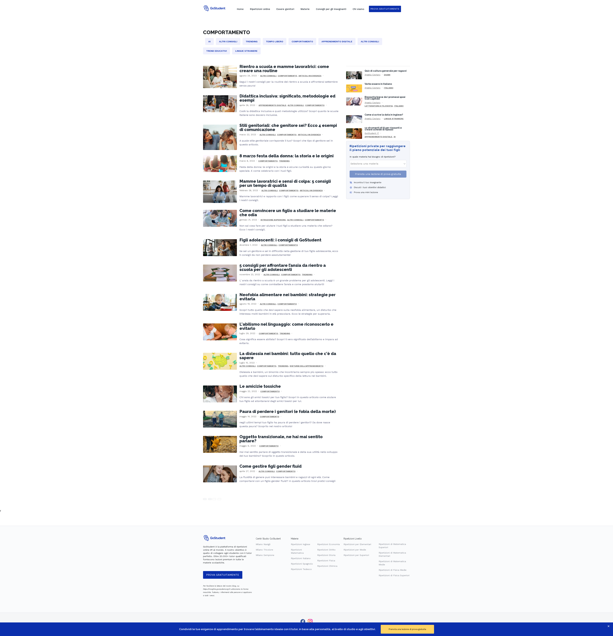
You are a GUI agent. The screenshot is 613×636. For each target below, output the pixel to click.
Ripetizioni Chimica (327, 566)
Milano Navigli (263, 544)
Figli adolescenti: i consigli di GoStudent (280, 240)
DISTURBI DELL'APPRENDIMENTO (306, 366)
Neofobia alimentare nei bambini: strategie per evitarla (287, 296)
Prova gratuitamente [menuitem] (385, 9)
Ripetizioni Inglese (300, 544)
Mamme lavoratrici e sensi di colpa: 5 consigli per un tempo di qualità (285, 183)
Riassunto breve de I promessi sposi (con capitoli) (385, 98)
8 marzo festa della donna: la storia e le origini (286, 155)
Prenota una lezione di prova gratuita (378, 174)
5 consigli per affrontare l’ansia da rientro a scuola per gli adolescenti (282, 267)
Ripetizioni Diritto (326, 549)
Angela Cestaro (372, 74)
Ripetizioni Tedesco (301, 569)
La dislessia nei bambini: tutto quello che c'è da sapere (287, 355)
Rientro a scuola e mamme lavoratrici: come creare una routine (284, 68)
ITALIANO (388, 88)
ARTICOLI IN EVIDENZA (310, 76)
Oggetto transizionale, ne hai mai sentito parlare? (281, 438)
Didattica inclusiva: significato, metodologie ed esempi (287, 98)
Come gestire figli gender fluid (270, 466)
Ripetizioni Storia (326, 555)
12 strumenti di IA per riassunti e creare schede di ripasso (383, 128)
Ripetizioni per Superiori (356, 555)
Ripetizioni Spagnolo (302, 563)
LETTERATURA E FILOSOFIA (379, 106)
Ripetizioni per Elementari (357, 544)
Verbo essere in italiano (378, 83)
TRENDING (284, 161)
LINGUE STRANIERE (394, 119)
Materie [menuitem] (305, 9)
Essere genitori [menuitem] (285, 9)
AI (395, 137)
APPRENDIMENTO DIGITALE (272, 105)
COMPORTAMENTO (287, 76)
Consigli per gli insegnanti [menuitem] (331, 9)
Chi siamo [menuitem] (358, 9)
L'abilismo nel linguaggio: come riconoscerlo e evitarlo (286, 326)
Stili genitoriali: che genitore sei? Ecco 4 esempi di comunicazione (288, 127)
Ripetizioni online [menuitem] (260, 9)
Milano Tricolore (264, 549)
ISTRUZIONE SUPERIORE (273, 220)
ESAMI (387, 75)
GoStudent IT (372, 133)
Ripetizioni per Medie (355, 549)
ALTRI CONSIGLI (268, 76)
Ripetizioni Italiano (301, 558)
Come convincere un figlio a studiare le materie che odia (287, 212)
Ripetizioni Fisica (326, 560)
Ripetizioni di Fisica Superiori (394, 575)
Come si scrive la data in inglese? (384, 114)
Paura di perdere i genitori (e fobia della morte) (287, 411)
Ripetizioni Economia (328, 544)
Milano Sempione (265, 555)
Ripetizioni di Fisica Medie (392, 570)
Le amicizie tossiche (260, 386)
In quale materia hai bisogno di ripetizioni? (373, 156)
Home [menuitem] (240, 9)
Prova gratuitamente (222, 574)
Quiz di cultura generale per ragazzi (386, 70)
